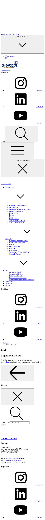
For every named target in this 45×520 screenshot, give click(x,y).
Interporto (8, 239)
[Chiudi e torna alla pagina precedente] (17, 396)
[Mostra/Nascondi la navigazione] (17, 150)
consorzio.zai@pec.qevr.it (13, 460)
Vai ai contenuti (6, 34)
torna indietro (5, 362)
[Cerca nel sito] (21, 134)
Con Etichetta (5, 422)
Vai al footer (16, 34)
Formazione (9, 281)
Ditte (6, 270)
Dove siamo (9, 283)
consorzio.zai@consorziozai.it (15, 458)
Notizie (7, 285)
